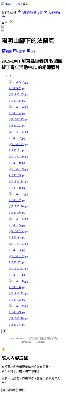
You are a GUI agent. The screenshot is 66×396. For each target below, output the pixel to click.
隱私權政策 (26, 342)
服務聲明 (40, 342)
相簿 (9, 51)
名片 (34, 51)
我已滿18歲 (9, 390)
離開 (21, 390)
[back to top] (4, 331)
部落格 (21, 51)
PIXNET (20, 338)
